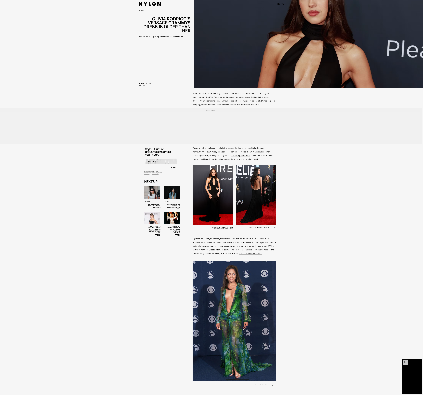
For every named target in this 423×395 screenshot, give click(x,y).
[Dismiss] (419, 360)
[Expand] (404, 360)
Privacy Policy (155, 173)
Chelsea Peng (146, 83)
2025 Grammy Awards (218, 97)
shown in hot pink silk (255, 152)
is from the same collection (250, 253)
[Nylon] (150, 4)
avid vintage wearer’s (240, 155)
